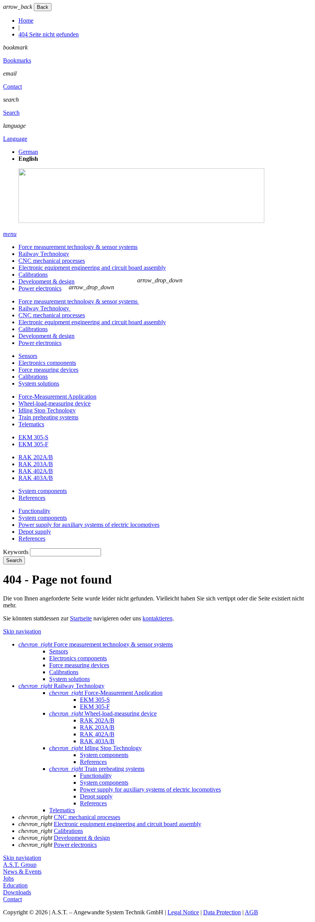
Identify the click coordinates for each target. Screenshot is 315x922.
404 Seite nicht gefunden (48, 34)
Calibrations (33, 274)
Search (11, 112)
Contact (12, 86)
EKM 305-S (33, 437)
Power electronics (39, 288)
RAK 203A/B (35, 464)
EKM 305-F (33, 444)
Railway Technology (43, 254)
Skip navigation (22, 631)
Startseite (81, 618)
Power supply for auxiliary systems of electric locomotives (88, 524)
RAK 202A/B (35, 457)
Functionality (34, 511)
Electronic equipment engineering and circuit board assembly (92, 267)
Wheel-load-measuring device (54, 403)
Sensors (27, 356)
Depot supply (34, 531)
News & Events (22, 871)
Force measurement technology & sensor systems (78, 247)
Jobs (8, 878)
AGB (251, 912)
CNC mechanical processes (51, 260)
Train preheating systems (48, 417)
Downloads (17, 892)
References (31, 498)
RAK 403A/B (35, 478)
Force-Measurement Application (57, 396)
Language (15, 138)
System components (42, 491)
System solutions (38, 383)
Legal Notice (183, 912)
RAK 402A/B (35, 471)
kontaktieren (157, 618)
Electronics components (47, 363)
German (28, 151)
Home (25, 20)
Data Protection (222, 912)
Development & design (46, 281)
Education (15, 885)
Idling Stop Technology (47, 410)
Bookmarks (17, 60)
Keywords (15, 552)
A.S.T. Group (19, 864)
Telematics (31, 424)
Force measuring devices (48, 369)
